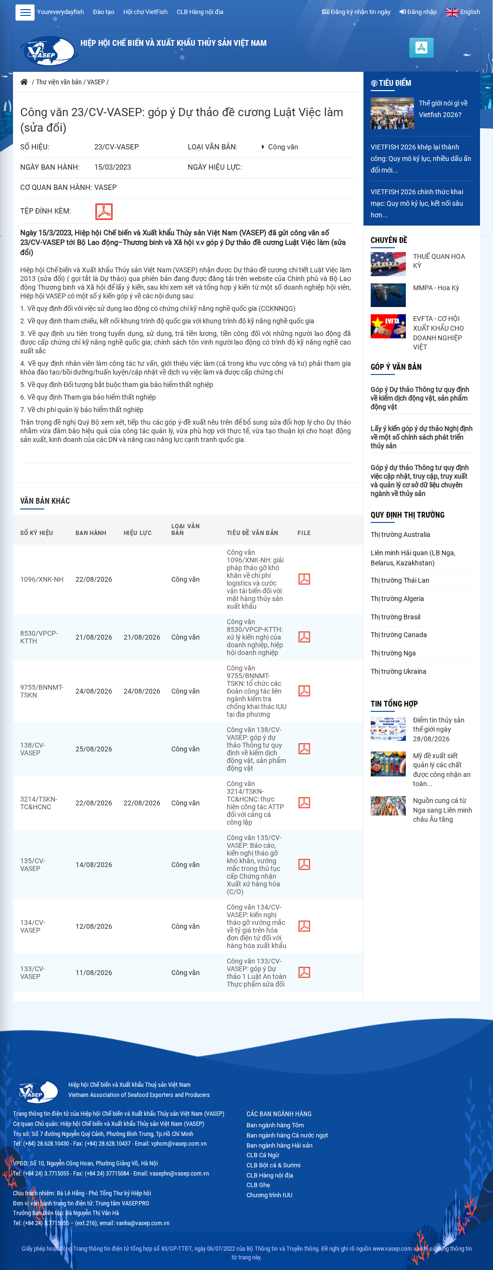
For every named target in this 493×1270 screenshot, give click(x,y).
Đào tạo (103, 11)
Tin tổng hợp (394, 704)
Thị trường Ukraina (399, 671)
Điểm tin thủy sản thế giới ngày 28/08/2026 (439, 729)
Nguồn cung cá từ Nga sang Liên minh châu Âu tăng (442, 810)
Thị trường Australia (400, 534)
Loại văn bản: (213, 147)
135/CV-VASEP (32, 864)
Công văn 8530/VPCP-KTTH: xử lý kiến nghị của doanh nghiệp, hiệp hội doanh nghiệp (255, 637)
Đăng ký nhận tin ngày (359, 11)
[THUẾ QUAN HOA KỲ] (388, 264)
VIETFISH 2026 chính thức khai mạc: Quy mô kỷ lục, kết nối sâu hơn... (417, 203)
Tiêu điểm (395, 83)
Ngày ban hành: (50, 167)
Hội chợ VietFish (145, 11)
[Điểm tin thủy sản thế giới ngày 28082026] (388, 728)
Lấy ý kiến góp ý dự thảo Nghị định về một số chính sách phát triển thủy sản (422, 437)
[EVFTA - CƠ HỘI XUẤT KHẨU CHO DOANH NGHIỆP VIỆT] (388, 326)
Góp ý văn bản (396, 367)
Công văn (283, 147)
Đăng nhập (421, 11)
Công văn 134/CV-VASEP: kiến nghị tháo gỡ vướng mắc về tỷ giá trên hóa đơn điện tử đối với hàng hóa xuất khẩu (256, 926)
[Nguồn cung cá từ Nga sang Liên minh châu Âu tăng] (388, 805)
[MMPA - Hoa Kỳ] (388, 295)
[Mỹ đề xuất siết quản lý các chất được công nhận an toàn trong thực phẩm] (388, 763)
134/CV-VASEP (32, 926)
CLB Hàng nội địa (200, 11)
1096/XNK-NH (42, 579)
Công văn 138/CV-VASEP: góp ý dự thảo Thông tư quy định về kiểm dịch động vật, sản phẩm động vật (256, 749)
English (469, 11)
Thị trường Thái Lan (400, 580)
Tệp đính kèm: (45, 211)
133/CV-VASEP (32, 972)
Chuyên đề (389, 240)
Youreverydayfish (60, 11)
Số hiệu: (35, 147)
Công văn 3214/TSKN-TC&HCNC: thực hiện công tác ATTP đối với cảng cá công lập (255, 803)
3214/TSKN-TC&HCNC (38, 803)
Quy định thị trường (407, 515)
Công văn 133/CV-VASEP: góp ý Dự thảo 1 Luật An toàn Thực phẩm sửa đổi (256, 972)
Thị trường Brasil (395, 617)
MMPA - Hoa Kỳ (436, 288)
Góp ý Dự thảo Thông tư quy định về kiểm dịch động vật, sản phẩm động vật (420, 398)
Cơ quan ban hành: (56, 188)
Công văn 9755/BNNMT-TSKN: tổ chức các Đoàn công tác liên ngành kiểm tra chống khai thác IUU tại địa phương (256, 691)
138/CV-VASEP (32, 749)
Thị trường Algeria (397, 598)
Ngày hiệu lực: (215, 167)
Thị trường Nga (393, 653)
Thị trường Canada (399, 635)
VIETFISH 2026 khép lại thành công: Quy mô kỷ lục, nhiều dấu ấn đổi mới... (421, 158)
